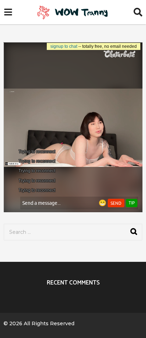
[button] (8, 12)
